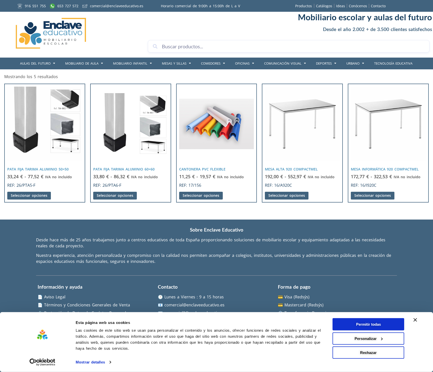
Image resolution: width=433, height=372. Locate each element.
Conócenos (358, 6)
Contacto (378, 6)
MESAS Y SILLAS (174, 63)
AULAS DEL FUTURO (35, 63)
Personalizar (366, 338)
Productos (303, 6)
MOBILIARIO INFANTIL (130, 63)
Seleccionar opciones (29, 195)
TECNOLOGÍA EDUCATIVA (393, 63)
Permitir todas (368, 324)
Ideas (340, 6)
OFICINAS (242, 63)
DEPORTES (324, 63)
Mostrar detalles (90, 362)
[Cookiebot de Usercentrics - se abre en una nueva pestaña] (42, 362)
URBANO (353, 63)
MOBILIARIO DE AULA (81, 63)
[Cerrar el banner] (415, 320)
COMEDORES (211, 63)
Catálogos (324, 6)
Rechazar (368, 352)
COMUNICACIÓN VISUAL (282, 63)
